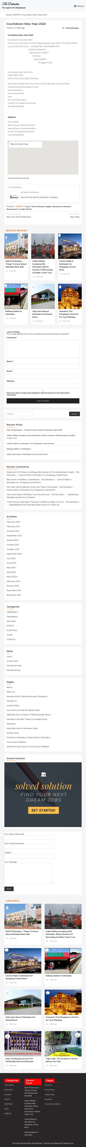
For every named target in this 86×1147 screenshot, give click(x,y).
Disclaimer (11, 724)
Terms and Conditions (16, 742)
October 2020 (13, 549)
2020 (34, 206)
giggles (48, 206)
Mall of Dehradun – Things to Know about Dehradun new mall (16, 264)
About (9, 687)
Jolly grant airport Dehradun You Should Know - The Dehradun (35, 494)
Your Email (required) (14, 843)
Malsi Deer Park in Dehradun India (22, 728)
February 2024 (13, 522)
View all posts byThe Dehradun (35, 197)
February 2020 (13, 581)
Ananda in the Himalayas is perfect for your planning (68, 314)
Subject (7, 853)
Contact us (11, 701)
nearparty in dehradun (62, 206)
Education (11, 621)
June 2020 (11, 563)
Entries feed (12, 661)
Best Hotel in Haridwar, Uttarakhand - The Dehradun (30, 480)
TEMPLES (11, 639)
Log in (9, 656)
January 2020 (13, 586)
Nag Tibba (74, 215)
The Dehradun (10, 4)
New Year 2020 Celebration (19, 215)
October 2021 (13, 545)
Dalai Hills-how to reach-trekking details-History (29, 715)
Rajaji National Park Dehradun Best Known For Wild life (34, 505)
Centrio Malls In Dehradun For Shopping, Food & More (30, 443)
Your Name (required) (14, 834)
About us (11, 692)
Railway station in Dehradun (19, 449)
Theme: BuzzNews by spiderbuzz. (58, 1143)
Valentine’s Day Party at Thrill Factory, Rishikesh (28, 747)
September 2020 (14, 554)
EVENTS (20, 206)
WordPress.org (13, 670)
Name (10, 361)
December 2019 (14, 590)
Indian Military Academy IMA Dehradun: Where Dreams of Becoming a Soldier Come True (42, 267)
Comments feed (14, 666)
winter (29, 209)
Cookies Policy (13, 705)
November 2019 (14, 595)
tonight (22, 209)
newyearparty (12, 209)
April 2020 (11, 572)
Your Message (10, 862)
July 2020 (11, 558)
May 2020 (11, 568)
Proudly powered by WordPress (27, 1143)
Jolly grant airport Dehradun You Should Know (42, 314)
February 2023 (13, 526)
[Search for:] (19, 414)
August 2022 (12, 540)
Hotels (9, 635)
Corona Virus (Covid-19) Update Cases (23, 710)
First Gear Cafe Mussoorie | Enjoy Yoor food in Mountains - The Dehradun (39, 487)
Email (10, 371)
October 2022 (13, 531)
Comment (12, 338)
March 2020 (12, 577)
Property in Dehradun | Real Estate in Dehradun (28, 737)
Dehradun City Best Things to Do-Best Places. (27, 719)
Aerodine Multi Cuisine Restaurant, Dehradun (27, 696)
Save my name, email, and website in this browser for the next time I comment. (38, 394)
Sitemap (8, 1120)
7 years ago (20, 28)
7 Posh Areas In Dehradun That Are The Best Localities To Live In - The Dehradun (43, 502)
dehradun (41, 206)
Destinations (12, 617)
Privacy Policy (13, 733)
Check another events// (18, 178)
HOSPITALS (12, 630)
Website (54, 197)
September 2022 (14, 536)
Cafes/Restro (12, 612)
